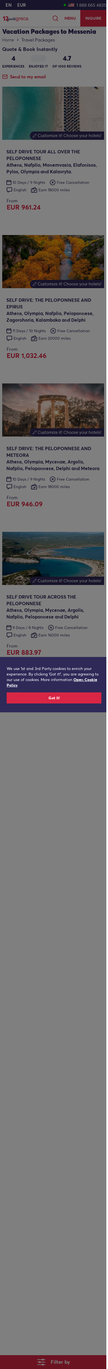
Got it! (54, 697)
